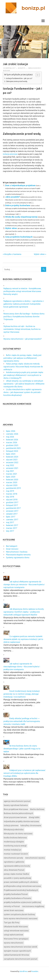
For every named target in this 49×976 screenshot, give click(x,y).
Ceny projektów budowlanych (18, 237)
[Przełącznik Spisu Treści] (36, 75)
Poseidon (34, 971)
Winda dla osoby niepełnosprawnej (21, 217)
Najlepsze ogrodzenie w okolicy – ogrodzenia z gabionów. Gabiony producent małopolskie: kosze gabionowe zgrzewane (23, 304)
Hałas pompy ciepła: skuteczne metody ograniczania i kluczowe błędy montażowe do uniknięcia (23, 366)
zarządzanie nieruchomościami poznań (20, 959)
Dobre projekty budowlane (17, 205)
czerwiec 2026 (12, 434)
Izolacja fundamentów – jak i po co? (19, 78)
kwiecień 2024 (12, 457)
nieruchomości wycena (35, 858)
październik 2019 (13, 488)
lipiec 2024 (10, 454)
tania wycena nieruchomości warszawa (20, 918)
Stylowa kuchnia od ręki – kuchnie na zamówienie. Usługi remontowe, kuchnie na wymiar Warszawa (21, 329)
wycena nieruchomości (13, 943)
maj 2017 (10, 522)
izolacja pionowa (10, 154)
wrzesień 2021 (12, 468)
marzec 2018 (11, 494)
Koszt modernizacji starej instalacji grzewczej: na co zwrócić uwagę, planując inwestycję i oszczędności (21, 694)
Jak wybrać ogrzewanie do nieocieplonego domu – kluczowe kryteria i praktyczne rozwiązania (21, 666)
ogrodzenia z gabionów (14, 862)
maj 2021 (10, 471)
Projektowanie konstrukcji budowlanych (21, 890)
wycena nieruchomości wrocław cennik (20, 947)
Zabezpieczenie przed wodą (16, 81)
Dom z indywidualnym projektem (20, 185)
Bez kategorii (11, 546)
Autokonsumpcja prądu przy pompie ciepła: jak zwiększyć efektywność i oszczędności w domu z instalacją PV (23, 375)
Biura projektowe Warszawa (16, 809)
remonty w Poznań (12, 906)
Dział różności (12, 549)
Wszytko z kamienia (12, 254)
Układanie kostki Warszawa (16, 926)
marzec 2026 (11, 442)
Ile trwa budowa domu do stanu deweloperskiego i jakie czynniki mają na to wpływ (21, 749)
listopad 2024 (12, 451)
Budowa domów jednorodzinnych (18, 813)
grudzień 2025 (12, 445)
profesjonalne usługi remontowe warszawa (22, 886)
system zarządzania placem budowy (19, 914)
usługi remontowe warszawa (16, 930)
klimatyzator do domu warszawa (18, 833)
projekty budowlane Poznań (16, 894)
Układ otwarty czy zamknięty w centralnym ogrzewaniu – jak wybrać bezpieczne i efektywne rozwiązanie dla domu (23, 384)
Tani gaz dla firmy (11, 922)
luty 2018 (10, 497)
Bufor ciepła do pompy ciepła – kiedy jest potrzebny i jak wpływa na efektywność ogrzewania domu (22, 358)
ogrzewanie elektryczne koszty (17, 866)
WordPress (24, 971)
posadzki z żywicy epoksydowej (17, 878)
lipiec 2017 (10, 517)
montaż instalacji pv (12, 850)
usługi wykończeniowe (13, 935)
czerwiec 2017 (12, 519)
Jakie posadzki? (12, 197)
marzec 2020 (11, 482)
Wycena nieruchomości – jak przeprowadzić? (22, 339)
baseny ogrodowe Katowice (16, 805)
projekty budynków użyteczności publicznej (22, 902)
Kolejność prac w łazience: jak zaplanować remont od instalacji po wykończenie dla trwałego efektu (24, 773)
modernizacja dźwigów (14, 842)
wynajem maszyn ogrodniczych (17, 951)
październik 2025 (13, 448)
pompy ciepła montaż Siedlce (16, 874)
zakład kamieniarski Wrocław (16, 955)
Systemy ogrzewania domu (17, 557)
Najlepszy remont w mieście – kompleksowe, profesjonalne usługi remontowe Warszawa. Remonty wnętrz (22, 291)
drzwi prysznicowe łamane (15, 817)
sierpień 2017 (11, 514)
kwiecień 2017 (12, 525)
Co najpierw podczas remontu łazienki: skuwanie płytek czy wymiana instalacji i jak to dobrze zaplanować (23, 639)
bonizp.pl (22, 68)
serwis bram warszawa (13, 910)
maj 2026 (10, 437)
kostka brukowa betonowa (15, 837)
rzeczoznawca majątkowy (33, 906)
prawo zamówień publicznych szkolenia (21, 882)
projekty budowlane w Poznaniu (17, 898)
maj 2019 (10, 491)
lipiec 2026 (10, 431)
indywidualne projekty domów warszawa (21, 821)
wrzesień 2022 (12, 462)
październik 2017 (13, 508)
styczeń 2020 (11, 485)
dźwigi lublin (34, 817)
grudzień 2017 (12, 502)
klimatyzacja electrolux (14, 829)
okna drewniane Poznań (14, 870)
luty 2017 (10, 531)
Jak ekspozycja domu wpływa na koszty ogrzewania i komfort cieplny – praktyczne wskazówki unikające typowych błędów (23, 612)
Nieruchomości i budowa (16, 552)
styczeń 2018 (11, 499)
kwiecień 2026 (12, 440)
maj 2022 (10, 465)
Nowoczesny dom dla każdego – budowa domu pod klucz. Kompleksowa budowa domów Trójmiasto (23, 316)
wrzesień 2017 (12, 511)
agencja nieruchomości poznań (17, 801)
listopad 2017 (12, 505)
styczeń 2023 (11, 460)
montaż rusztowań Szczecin (16, 854)
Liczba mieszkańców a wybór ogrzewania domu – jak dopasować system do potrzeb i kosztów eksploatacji (22, 392)
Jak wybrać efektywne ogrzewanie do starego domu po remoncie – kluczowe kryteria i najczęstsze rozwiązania (24, 584)
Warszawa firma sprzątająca (16, 939)
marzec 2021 (11, 474)
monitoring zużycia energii (15, 846)
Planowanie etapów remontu (18, 555)
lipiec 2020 (10, 477)
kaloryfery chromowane (31, 825)
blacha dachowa (37, 809)
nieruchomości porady (13, 858)
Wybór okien (11, 228)
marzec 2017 (11, 528)
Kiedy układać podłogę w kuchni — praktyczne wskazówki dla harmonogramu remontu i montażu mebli (21, 721)
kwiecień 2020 (12, 479)
